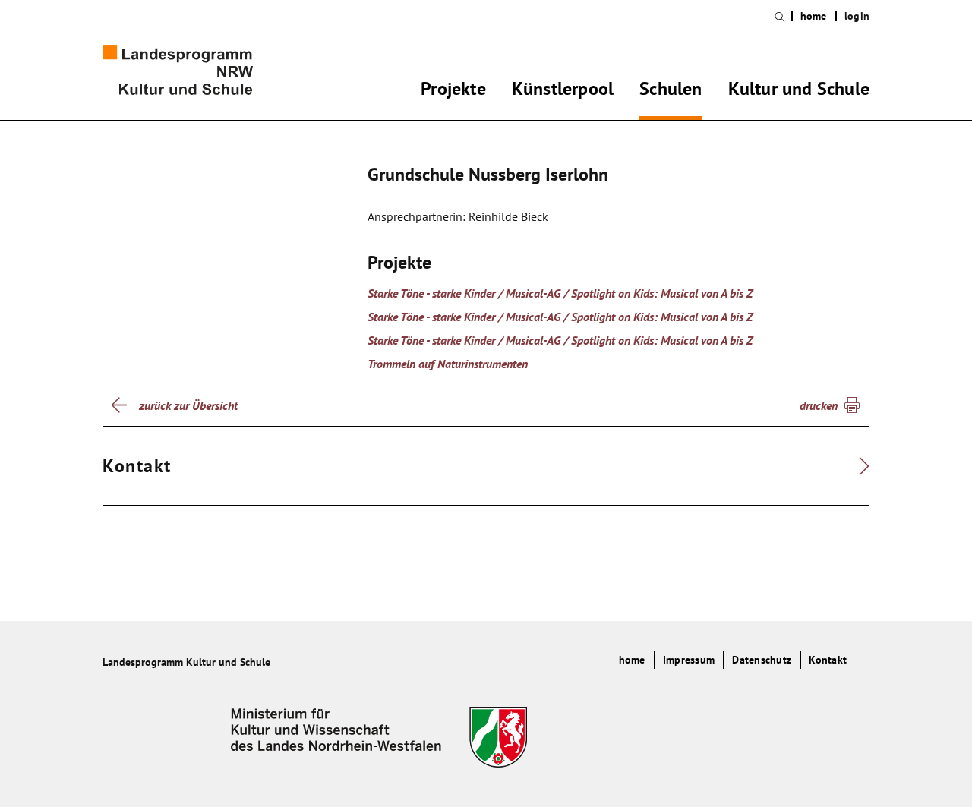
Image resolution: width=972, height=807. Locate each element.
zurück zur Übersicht (188, 405)
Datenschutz (761, 660)
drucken (819, 405)
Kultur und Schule (798, 91)
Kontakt (828, 660)
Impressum (689, 660)
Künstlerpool (563, 91)
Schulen (670, 91)
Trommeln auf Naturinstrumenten (448, 363)
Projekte (453, 91)
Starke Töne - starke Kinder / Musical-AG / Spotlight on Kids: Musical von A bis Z (560, 293)
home (813, 16)
